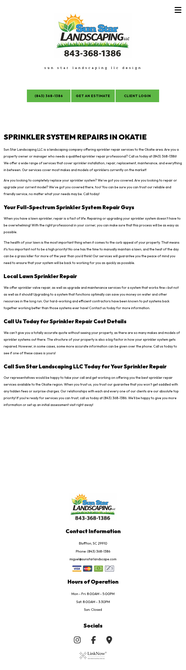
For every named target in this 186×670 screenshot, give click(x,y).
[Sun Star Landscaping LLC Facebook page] (93, 641)
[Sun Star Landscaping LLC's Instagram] (77, 641)
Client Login (137, 96)
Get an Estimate (93, 96)
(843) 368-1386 (49, 96)
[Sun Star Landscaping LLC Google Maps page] (109, 641)
